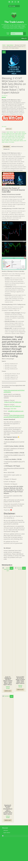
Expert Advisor (10, 45)
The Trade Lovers (14, 21)
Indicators (5, 830)
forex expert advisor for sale (10, 139)
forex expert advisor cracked (8, 137)
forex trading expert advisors (17, 140)
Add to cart (8, 128)
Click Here (13, 408)
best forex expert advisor (16, 133)
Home (4, 45)
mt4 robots (11, 142)
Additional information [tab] (17, 146)
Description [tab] (6, 146)
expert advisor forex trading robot (13, 135)
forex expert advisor (19, 136)
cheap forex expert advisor (15, 135)
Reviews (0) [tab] (6, 149)
